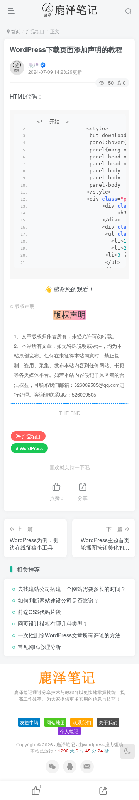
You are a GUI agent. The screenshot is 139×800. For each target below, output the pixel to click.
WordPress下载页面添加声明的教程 (66, 49)
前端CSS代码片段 (39, 612)
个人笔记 (69, 731)
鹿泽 (33, 64)
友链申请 (29, 722)
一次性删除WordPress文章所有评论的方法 (69, 635)
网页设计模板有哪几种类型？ (53, 623)
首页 (15, 31)
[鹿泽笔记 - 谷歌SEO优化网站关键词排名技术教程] (69, 677)
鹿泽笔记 (65, 744)
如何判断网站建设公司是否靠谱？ (58, 600)
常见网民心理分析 (39, 646)
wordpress (94, 744)
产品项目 (35, 31)
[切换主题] (127, 751)
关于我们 (108, 722)
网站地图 (55, 722)
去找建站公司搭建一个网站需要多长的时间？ (72, 588)
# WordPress (29, 448)
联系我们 (82, 722)
